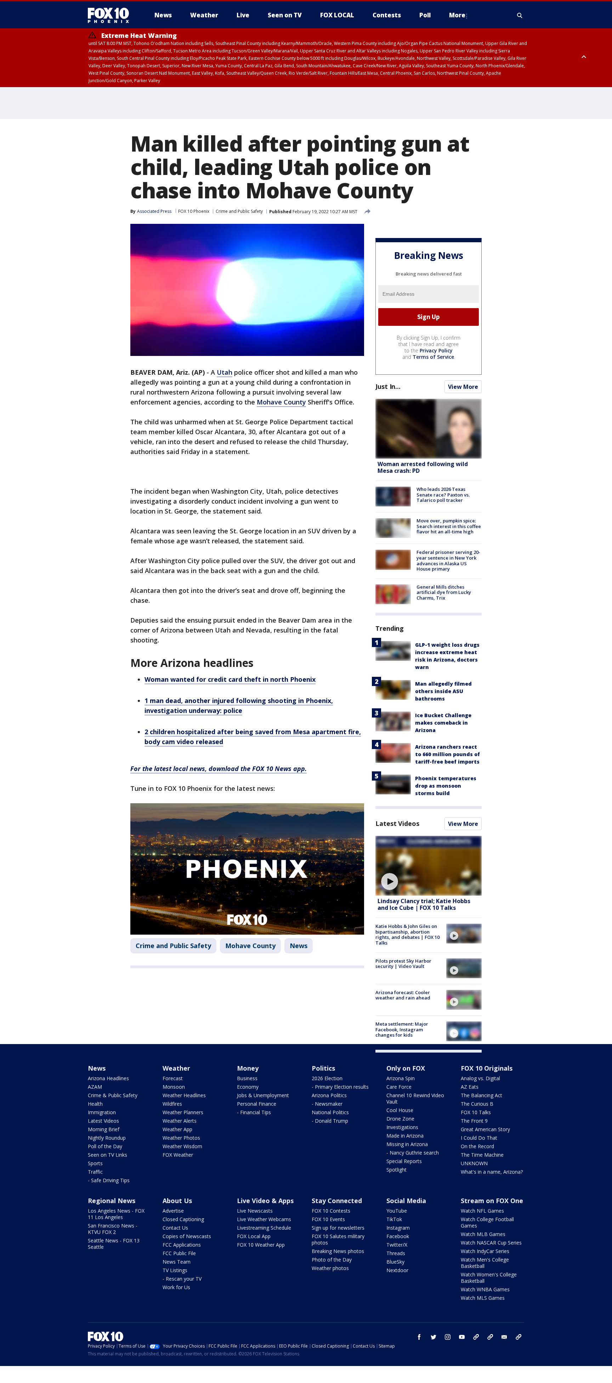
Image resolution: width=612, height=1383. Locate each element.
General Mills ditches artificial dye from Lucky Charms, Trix (443, 592)
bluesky (490, 1337)
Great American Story (485, 1129)
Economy (248, 1086)
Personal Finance (256, 1103)
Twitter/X (396, 1244)
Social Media (406, 1200)
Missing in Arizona (407, 1144)
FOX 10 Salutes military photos (338, 1239)
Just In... (388, 386)
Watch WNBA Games (485, 1289)
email (504, 1337)
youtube (462, 1337)
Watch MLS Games (483, 1297)
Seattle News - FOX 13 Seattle (114, 1243)
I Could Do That (479, 1137)
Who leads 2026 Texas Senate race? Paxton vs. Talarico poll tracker (443, 494)
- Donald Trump (330, 1120)
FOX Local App (254, 1236)
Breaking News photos (338, 1251)
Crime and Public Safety (239, 211)
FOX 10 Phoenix (193, 211)
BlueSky (395, 1261)
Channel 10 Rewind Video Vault (415, 1098)
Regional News (111, 1200)
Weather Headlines (184, 1095)
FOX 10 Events (328, 1219)
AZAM (95, 1086)
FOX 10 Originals (486, 1068)
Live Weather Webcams (264, 1219)
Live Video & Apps (265, 1200)
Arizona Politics (329, 1095)
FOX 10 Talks (476, 1112)
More (457, 15)
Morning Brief (103, 1129)
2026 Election (327, 1078)
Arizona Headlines (108, 1078)
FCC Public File (179, 1253)
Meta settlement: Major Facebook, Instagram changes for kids (401, 1029)
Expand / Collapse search (520, 15)
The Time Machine (482, 1154)
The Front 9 (474, 1120)
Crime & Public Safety (112, 1095)
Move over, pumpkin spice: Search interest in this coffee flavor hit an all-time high (448, 526)
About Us (177, 1200)
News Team (177, 1261)
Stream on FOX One (492, 1200)
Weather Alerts (180, 1120)
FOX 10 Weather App (261, 1244)
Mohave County (281, 402)
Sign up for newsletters (338, 1227)
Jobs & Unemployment (263, 1095)
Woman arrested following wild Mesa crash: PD (423, 467)
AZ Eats (469, 1086)
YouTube (396, 1210)
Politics (323, 1068)
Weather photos (330, 1268)
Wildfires (172, 1103)
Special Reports (404, 1161)
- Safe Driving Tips (109, 1180)
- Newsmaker (327, 1103)
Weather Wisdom (182, 1146)
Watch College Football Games (487, 1222)
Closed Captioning (183, 1219)
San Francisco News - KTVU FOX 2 (112, 1228)
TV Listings (175, 1270)
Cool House (399, 1110)
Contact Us (175, 1227)
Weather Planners (183, 1112)
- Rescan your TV (182, 1278)
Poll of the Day (105, 1146)
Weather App (177, 1129)
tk (476, 1337)
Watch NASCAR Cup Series (491, 1242)
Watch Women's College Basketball (489, 1277)
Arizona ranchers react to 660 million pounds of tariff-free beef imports (447, 754)
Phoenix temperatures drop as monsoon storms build (445, 786)
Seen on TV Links (107, 1154)
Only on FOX (405, 1068)
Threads (395, 1253)
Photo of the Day (332, 1259)
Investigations (402, 1127)
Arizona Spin (400, 1078)
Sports (95, 1163)
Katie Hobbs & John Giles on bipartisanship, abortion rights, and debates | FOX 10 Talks (407, 934)
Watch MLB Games (483, 1234)
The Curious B (477, 1103)
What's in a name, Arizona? (492, 1171)
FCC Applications (182, 1244)
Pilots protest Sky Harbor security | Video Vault (403, 964)
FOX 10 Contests (331, 1210)
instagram (447, 1337)
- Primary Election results (340, 1086)
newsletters (518, 1337)
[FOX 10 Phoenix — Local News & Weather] (111, 15)
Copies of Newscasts (187, 1236)
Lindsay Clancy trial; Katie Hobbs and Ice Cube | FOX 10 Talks (424, 904)
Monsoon (174, 1086)
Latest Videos (397, 823)
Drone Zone (400, 1118)
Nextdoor (397, 1270)
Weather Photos (181, 1137)
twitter (433, 1337)
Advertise (173, 1210)
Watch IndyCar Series (485, 1251)
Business (247, 1078)
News (298, 945)
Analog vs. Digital (480, 1078)
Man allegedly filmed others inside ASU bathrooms (443, 691)
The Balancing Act (481, 1095)
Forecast (173, 1078)
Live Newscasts (255, 1210)
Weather (176, 1068)
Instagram (398, 1227)
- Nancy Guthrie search (412, 1152)
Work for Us (176, 1287)
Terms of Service (433, 356)
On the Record (477, 1146)
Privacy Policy (436, 350)
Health (95, 1103)
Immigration (102, 1112)
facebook (419, 1337)
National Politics (330, 1112)
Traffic (95, 1171)
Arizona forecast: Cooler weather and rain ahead (402, 995)
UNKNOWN (474, 1163)
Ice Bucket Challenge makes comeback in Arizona (443, 722)
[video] (428, 866)
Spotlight (396, 1169)
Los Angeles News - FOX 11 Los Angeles (116, 1213)
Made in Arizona (405, 1135)
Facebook (397, 1236)
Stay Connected (337, 1200)
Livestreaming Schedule (264, 1227)
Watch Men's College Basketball (485, 1262)
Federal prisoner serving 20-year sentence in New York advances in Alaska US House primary (448, 560)
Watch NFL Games (482, 1210)
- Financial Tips (254, 1112)
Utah (224, 372)
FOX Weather (178, 1154)
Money (248, 1068)
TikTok (394, 1219)
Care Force (399, 1086)
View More (463, 387)
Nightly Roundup (107, 1137)
